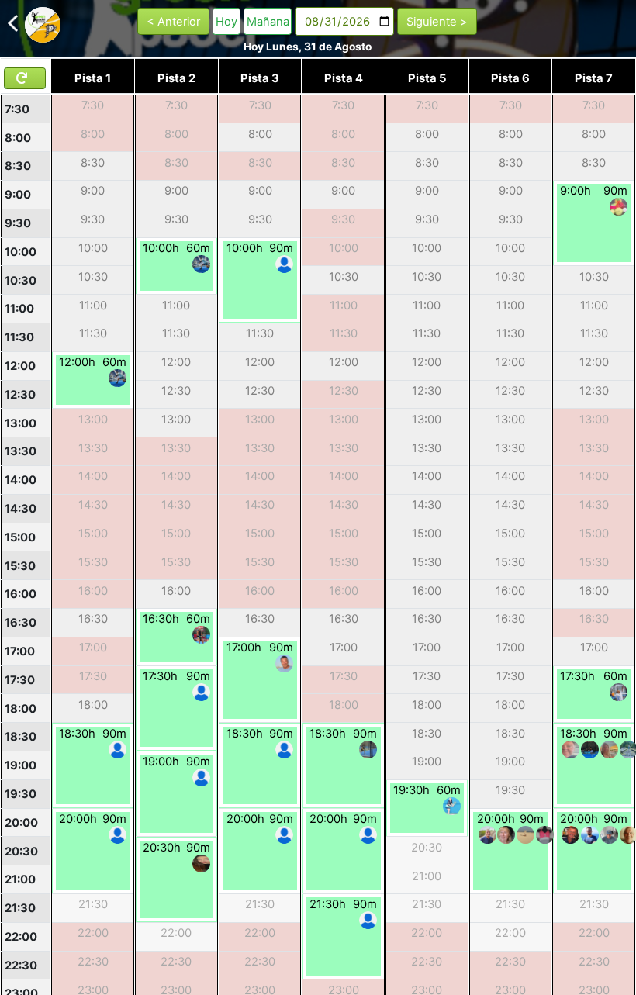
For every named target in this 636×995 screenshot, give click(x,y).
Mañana (268, 22)
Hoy (226, 22)
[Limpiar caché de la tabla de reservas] (25, 78)
